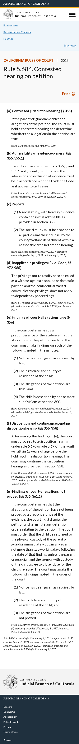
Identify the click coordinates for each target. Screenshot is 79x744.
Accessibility (10, 716)
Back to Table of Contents (17, 32)
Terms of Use (10, 731)
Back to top (70, 45)
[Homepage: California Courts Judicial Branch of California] (8, 14)
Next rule (8, 38)
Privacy (7, 726)
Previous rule (10, 25)
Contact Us (9, 711)
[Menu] (72, 15)
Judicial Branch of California (26, 3)
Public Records (11, 721)
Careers (7, 706)
